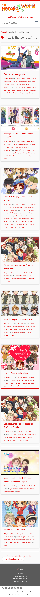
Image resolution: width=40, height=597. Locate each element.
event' (7, 383)
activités (19, 87)
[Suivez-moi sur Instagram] (12, 23)
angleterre (27, 380)
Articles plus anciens (12, 559)
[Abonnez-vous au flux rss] (2, 23)
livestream (30, 279)
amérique (20, 380)
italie (11, 221)
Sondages (7, 87)
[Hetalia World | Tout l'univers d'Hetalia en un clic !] (20, 8)
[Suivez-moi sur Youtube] (16, 23)
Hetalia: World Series (23, 84)
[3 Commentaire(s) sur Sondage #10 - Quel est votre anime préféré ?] (37, 111)
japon (16, 221)
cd (10, 213)
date (10, 437)
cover (6, 437)
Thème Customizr (24, 594)
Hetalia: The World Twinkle (25, 207)
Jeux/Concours (8, 537)
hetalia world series (19, 93)
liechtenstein (22, 221)
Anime (23, 79)
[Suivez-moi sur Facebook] (10, 23)
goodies (16, 216)
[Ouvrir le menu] (36, 22)
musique (29, 329)
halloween (22, 216)
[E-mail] (5, 23)
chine (24, 213)
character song (16, 213)
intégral (6, 221)
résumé (24, 542)
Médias (6, 210)
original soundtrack (17, 332)
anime (24, 87)
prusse (25, 224)
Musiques (13, 210)
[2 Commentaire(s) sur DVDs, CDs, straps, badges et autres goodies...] (37, 174)
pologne (13, 224)
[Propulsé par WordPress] (30, 591)
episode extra (27, 276)
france (10, 216)
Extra (28, 79)
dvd (27, 213)
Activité (18, 79)
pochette (7, 224)
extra (29, 87)
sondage (29, 93)
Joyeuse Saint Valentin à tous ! (16, 373)
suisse (16, 227)
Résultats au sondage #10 (14, 74)
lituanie (29, 221)
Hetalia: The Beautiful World (21, 82)
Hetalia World (17, 592)
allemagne (25, 210)
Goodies (28, 204)
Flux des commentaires (20, 578)
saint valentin (17, 386)
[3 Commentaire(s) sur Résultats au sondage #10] (37, 52)
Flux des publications (20, 576)
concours (19, 540)
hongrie (32, 219)
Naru (5, 96)
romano (31, 224)
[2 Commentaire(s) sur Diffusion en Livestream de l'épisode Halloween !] (37, 242)
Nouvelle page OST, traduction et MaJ (19, 319)
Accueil (4, 32)
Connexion (20, 573)
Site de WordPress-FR (20, 581)
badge (6, 213)
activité (18, 150)
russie (6, 227)
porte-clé (19, 224)
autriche (32, 210)
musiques (7, 332)
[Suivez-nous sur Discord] (14, 23)
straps (11, 227)
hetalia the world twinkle (22, 219)
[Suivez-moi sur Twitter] (7, 23)
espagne (32, 213)
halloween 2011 (24, 489)
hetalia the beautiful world (20, 90)
